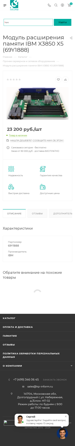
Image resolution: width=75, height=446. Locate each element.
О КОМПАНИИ (12, 365)
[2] (10, 79)
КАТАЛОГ (9, 318)
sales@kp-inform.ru (40, 386)
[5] (19, 79)
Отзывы (37, 213)
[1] (7, 79)
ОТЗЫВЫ (9, 344)
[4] (16, 79)
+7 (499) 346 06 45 (26, 379)
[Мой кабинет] (62, 5)
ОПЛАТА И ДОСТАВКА (18, 327)
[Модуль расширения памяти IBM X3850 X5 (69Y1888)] (37, 103)
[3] (13, 79)
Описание (14, 213)
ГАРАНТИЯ (10, 335)
